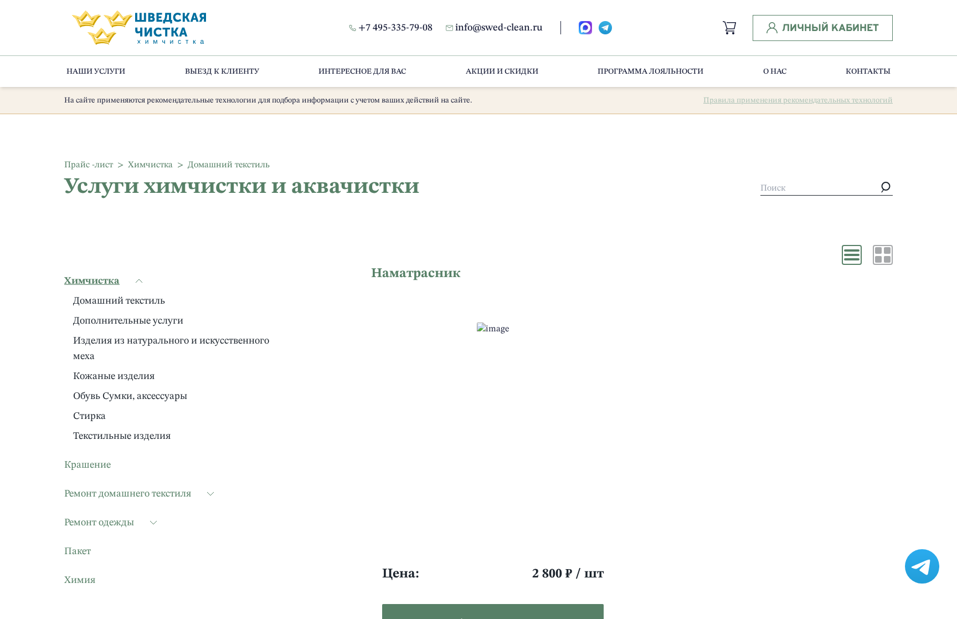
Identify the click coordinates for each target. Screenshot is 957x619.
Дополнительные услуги (128, 321)
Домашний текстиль (119, 301)
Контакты (868, 71)
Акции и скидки (502, 71)
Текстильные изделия (122, 436)
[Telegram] (605, 27)
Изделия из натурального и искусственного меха (171, 348)
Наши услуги (95, 71)
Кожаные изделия (114, 376)
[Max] (585, 27)
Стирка (89, 416)
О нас (774, 71)
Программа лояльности (650, 71)
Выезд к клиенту (222, 71)
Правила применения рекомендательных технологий (798, 100)
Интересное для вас (362, 71)
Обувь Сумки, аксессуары (130, 396)
